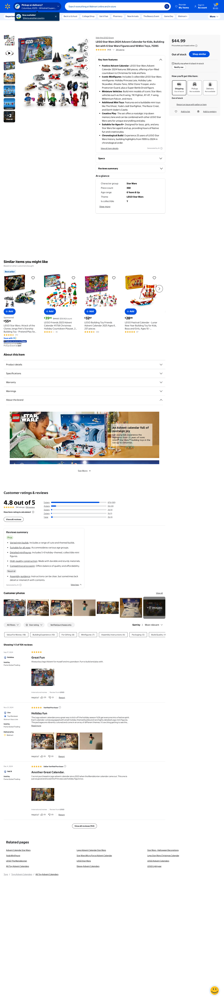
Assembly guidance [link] (20, 576)
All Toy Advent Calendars (17, 866)
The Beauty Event (151, 16)
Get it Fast (103, 16)
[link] (154, 608)
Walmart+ (182, 16)
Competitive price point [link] (22, 565)
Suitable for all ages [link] (20, 547)
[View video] (86, 60)
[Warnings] (161, 391)
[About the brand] (161, 399)
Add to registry (210, 111)
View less (75, 584)
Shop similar (199, 54)
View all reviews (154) (84, 826)
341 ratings (120, 50)
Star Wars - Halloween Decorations (163, 850)
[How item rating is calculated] (33, 512)
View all (159, 593)
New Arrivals (133, 16)
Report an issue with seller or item (192, 104)
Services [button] (31, 16)
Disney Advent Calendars (88, 866)
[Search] (166, 6)
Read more (36, 725)
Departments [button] (11, 16)
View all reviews (13, 519)
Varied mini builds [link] (19, 542)
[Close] (56, 16)
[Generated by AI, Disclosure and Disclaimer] (161, 148)
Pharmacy (117, 16)
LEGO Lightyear (154, 866)
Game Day (168, 16)
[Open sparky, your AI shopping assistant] (214, 990)
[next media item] (86, 68)
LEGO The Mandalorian (16, 861)
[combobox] (118, 6)
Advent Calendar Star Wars (18, 850)
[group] (110, 49)
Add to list (185, 111)
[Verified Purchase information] (60, 707)
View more (104, 206)
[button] (182, 6)
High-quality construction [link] (23, 561)
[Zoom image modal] (86, 54)
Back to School (70, 16)
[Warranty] (161, 382)
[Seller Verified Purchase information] (65, 766)
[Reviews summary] (113, 49)
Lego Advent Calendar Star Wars (91, 850)
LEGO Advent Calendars (158, 861)
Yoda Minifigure (13, 855)
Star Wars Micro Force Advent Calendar (94, 855)
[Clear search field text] (160, 6)
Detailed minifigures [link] (20, 552)
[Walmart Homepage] (8, 6)
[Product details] (161, 364)
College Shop (88, 16)
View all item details (109, 148)
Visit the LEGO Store (105, 37)
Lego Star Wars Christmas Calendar (163, 855)
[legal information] (196, 46)
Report (62, 697)
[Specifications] (161, 373)
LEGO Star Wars (84, 861)
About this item (14, 354)
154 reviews (30, 507)
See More (82, 470)
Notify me (178, 67)
